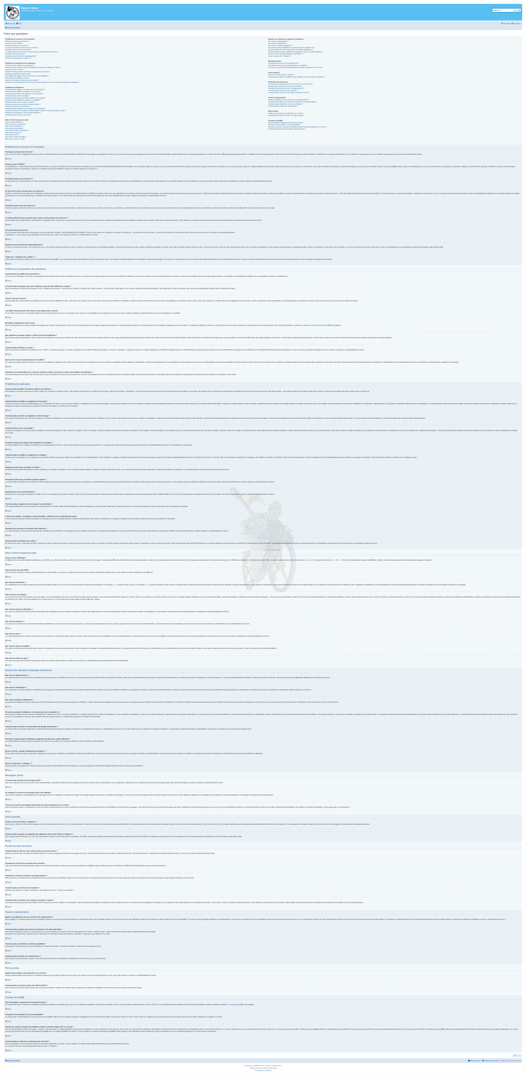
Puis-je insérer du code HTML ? (15, 124)
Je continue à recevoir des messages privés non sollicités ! (288, 65)
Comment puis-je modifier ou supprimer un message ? (23, 91)
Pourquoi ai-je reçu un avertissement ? (18, 106)
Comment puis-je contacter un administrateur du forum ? (287, 129)
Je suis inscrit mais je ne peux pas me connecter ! (21, 47)
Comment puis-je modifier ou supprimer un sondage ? (23, 100)
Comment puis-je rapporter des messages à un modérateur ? (25, 108)
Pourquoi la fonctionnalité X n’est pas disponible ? (284, 124)
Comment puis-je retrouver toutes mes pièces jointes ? (286, 115)
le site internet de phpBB (321, 325)
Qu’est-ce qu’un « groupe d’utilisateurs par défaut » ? (285, 54)
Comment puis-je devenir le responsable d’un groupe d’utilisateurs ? (290, 49)
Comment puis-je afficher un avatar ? (17, 78)
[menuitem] (19, 23)
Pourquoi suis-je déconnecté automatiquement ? (21, 56)
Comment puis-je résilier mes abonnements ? (283, 106)
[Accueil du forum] (13, 12)
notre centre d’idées (136, 1017)
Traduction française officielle (258, 1068)
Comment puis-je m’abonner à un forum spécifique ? (285, 104)
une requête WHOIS (212, 1029)
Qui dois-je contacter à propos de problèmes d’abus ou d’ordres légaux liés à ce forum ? (297, 127)
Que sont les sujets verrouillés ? (16, 137)
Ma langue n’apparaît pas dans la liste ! (18, 74)
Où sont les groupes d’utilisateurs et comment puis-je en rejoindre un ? (291, 47)
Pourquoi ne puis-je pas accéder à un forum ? (20, 102)
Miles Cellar (273, 1068)
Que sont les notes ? (12, 134)
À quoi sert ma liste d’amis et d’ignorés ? (281, 74)
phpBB (257, 1065)
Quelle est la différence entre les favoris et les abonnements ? (288, 100)
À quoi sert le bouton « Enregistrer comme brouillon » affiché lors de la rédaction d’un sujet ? (35, 110)
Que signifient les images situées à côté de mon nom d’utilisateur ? (27, 76)
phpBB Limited (64, 1005)
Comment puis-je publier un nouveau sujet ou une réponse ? (25, 89)
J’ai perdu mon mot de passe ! (15, 54)
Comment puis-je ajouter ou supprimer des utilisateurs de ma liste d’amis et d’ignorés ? (296, 77)
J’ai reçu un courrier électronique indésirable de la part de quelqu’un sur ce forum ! (295, 67)
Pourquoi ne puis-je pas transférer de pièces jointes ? (23, 104)
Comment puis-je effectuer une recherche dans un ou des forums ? (290, 84)
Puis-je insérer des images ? (14, 128)
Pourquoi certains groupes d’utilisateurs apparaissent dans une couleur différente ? (295, 52)
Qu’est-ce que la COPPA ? (14, 43)
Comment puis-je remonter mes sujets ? (18, 115)
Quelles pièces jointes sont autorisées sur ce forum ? (286, 113)
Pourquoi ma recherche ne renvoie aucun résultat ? (285, 86)
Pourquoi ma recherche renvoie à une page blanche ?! (286, 88)
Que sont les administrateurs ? (278, 41)
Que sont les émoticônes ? (14, 126)
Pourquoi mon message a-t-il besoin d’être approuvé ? (23, 112)
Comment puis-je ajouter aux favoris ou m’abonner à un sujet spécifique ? (292, 102)
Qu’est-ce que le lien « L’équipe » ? (279, 56)
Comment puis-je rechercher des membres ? (283, 90)
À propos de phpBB (236, 1005)
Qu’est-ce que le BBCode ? (14, 122)
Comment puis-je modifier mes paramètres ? (20, 65)
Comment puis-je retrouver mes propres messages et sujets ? (289, 92)
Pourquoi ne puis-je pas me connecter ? (18, 49)
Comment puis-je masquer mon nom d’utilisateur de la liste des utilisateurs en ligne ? (33, 67)
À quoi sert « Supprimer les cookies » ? (18, 58)
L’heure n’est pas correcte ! (14, 69)
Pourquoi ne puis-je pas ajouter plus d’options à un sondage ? (25, 98)
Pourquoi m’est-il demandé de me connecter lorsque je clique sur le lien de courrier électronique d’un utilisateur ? (42, 82)
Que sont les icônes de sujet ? (15, 139)
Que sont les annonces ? (13, 132)
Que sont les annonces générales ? (17, 130)
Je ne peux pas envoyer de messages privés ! (283, 63)
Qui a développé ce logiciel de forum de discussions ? (286, 122)
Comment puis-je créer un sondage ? (17, 96)
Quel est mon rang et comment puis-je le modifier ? (22, 80)
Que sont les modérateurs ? (277, 43)
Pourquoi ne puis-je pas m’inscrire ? (17, 45)
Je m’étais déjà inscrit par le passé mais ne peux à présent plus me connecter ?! (31, 52)
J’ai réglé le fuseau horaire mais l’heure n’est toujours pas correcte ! (27, 71)
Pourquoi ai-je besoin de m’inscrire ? (17, 41)
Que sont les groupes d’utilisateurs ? (280, 45)
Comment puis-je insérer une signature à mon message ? (24, 94)
